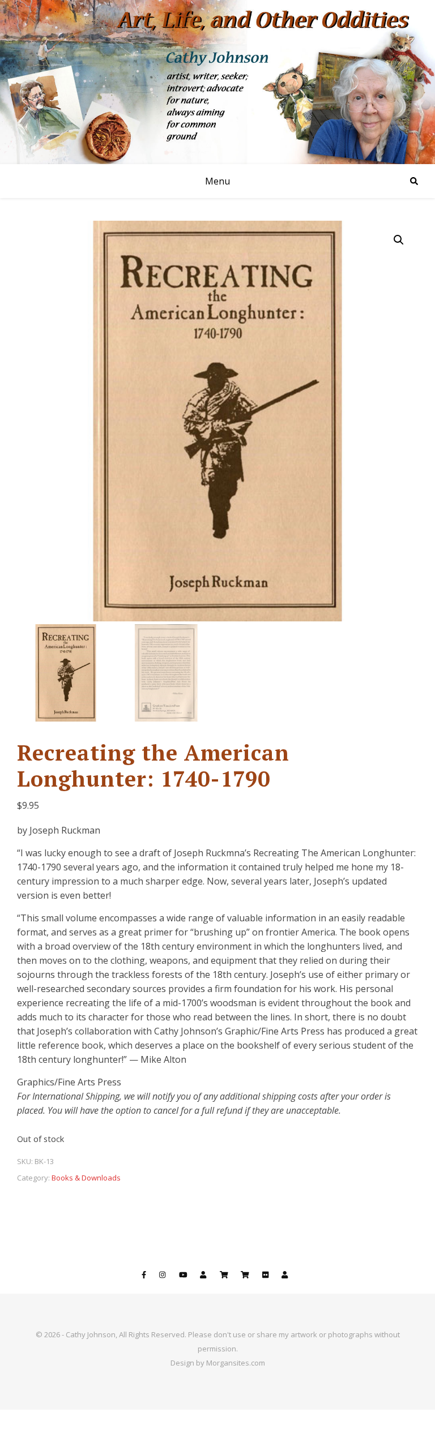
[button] (399, 240)
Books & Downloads (86, 1178)
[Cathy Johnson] (217, 82)
